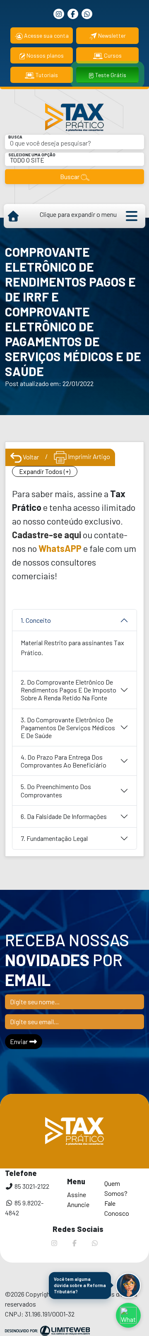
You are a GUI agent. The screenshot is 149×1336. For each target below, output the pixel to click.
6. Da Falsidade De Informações (64, 816)
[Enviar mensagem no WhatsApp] (128, 1315)
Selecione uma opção (31, 155)
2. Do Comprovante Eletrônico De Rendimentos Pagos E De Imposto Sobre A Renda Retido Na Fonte (68, 690)
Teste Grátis (110, 74)
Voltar (30, 457)
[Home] (13, 216)
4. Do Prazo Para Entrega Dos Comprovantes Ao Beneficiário (63, 761)
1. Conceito (36, 620)
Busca (15, 137)
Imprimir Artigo (88, 456)
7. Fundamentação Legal (54, 838)
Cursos (112, 55)
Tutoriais (46, 74)
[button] (128, 1285)
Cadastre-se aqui (46, 534)
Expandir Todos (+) (44, 471)
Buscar (70, 176)
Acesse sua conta (46, 35)
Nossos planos (44, 55)
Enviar (19, 1041)
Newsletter (111, 35)
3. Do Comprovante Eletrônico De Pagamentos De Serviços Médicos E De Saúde (68, 727)
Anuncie (78, 1204)
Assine (76, 1194)
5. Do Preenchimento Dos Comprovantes (56, 790)
